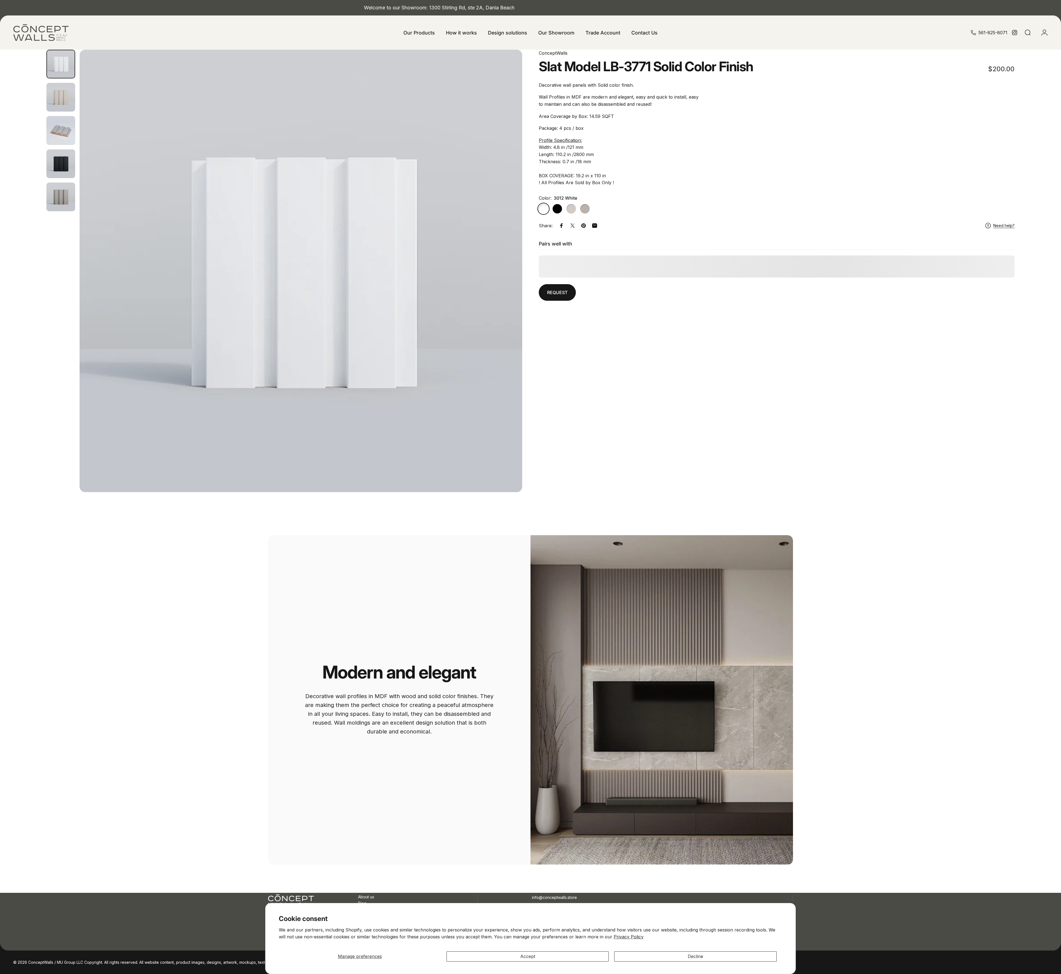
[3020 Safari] (585, 208)
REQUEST (557, 292)
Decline (695, 956)
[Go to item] (60, 64)
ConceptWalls (553, 53)
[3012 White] (543, 208)
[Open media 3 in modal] (301, 271)
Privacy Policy (629, 936)
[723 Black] (557, 208)
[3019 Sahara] (571, 208)
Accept (527, 956)
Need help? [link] (1004, 225)
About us (366, 896)
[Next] (508, 271)
